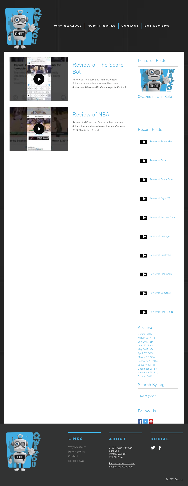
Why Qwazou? (77, 447)
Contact (73, 456)
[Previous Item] (143, 80)
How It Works (76, 452)
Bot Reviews (76, 461)
